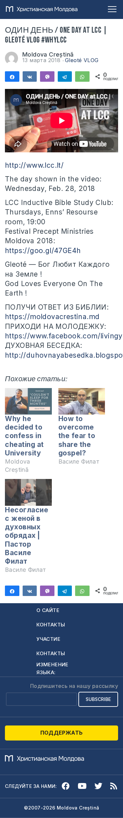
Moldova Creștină (47, 54)
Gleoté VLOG (81, 60)
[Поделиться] (12, 76)
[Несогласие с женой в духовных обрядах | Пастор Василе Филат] (28, 492)
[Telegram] (65, 76)
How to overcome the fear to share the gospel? (76, 436)
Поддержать (61, 732)
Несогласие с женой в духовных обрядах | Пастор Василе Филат (26, 535)
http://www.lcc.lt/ (34, 165)
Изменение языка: (52, 668)
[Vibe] (47, 76)
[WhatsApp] (82, 76)
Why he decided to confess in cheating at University (24, 436)
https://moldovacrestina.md (52, 317)
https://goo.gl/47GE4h (43, 251)
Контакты (50, 625)
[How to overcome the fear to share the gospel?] (81, 401)
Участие (48, 639)
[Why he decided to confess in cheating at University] (28, 401)
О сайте (47, 610)
